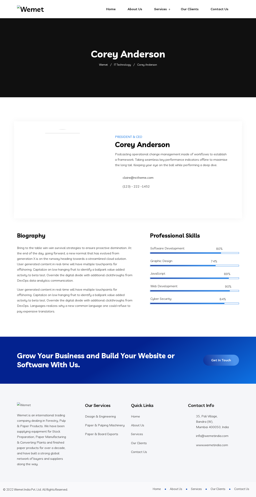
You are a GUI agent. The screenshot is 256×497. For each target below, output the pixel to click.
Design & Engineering (100, 416)
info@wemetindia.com (212, 436)
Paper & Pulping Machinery (105, 425)
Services (160, 9)
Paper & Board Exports (101, 434)
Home (111, 9)
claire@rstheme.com (138, 178)
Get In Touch (221, 360)
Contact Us (219, 9)
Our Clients (190, 9)
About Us (135, 9)
